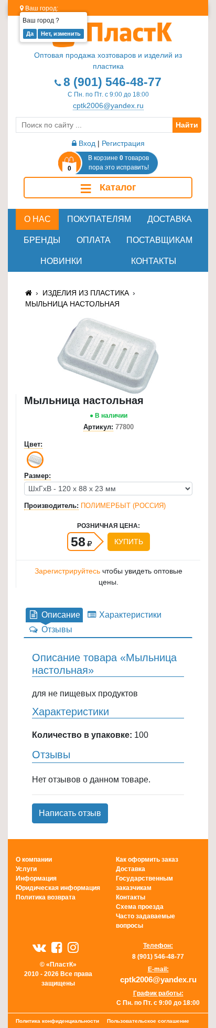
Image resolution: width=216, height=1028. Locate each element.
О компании (34, 859)
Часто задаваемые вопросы (145, 921)
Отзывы (55, 629)
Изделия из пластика (85, 293)
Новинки (61, 261)
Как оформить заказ (147, 859)
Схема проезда (140, 906)
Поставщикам (159, 240)
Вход (86, 143)
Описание (59, 614)
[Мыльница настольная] (107, 355)
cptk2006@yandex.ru (108, 105)
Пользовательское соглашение (148, 1021)
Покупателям (99, 219)
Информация (36, 878)
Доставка (169, 219)
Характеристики (129, 614)
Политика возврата (45, 897)
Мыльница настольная (72, 304)
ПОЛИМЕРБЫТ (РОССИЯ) (123, 506)
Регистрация (123, 143)
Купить (128, 541)
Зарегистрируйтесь (67, 571)
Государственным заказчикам (144, 883)
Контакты (153, 261)
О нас (37, 219)
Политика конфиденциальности (57, 1021)
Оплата (94, 240)
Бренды (42, 240)
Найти (187, 125)
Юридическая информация (58, 888)
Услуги (26, 869)
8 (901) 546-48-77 (112, 82)
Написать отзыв (70, 813)
